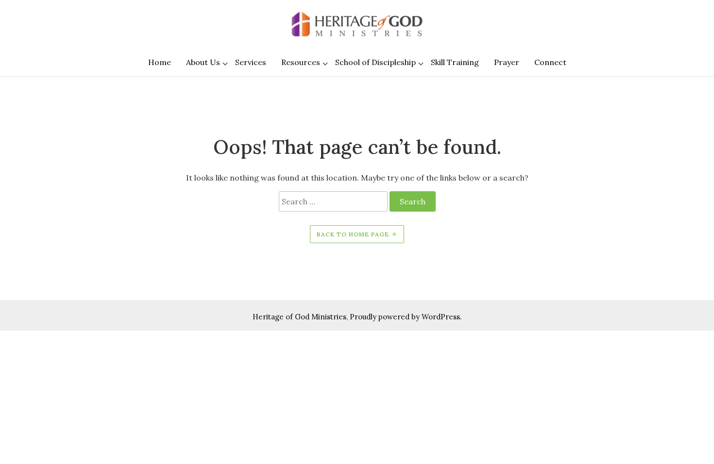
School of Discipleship (375, 62)
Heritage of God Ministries (299, 316)
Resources (300, 62)
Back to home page (354, 234)
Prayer (506, 62)
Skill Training (455, 62)
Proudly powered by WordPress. (406, 316)
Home (159, 62)
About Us (203, 62)
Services (250, 62)
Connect (550, 62)
